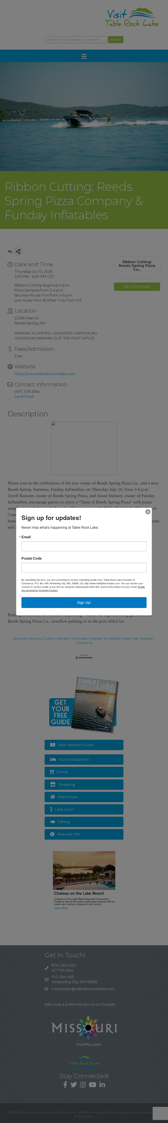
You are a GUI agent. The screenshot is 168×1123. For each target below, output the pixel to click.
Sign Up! (84, 602)
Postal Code (31, 558)
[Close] (147, 511)
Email (26, 537)
